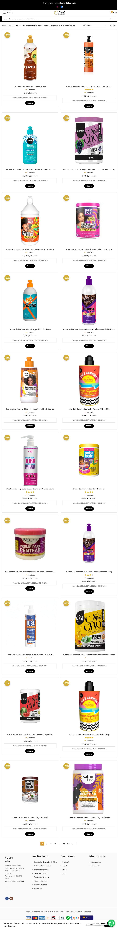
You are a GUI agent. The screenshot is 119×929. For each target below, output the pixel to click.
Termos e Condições (41, 873)
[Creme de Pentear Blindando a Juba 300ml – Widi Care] (30, 626)
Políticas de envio (40, 885)
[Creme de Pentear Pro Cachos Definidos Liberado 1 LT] (89, 57)
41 (72, 843)
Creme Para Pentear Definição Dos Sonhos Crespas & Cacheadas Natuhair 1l (89, 250)
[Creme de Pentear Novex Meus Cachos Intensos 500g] (89, 543)
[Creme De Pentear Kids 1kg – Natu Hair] (89, 460)
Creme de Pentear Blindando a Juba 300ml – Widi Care (30, 655)
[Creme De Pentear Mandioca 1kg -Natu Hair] (30, 788)
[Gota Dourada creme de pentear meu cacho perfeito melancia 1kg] (30, 705)
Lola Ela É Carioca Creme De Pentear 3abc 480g (89, 734)
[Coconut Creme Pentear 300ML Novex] (30, 57)
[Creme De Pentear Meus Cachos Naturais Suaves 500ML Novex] (89, 300)
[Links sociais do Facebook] (7, 898)
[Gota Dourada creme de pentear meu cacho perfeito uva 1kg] (89, 140)
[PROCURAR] (114, 18)
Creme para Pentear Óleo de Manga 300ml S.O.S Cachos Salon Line (30, 410)
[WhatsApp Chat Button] (111, 923)
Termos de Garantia (41, 877)
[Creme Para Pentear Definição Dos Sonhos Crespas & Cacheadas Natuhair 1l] (89, 220)
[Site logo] (59, 13)
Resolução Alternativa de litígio (45, 862)
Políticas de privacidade (42, 866)
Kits (64, 873)
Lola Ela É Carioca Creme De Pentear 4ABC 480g (89, 409)
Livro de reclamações (41, 870)
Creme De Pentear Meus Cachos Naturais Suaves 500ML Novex (89, 329)
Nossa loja (38, 888)
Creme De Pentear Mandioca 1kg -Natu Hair (30, 817)
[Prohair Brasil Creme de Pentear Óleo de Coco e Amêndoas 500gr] (30, 543)
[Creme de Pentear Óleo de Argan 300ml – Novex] (30, 300)
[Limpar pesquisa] (110, 18)
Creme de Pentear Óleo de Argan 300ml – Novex (30, 329)
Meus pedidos (96, 862)
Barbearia (66, 862)
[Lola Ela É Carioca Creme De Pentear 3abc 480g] (89, 705)
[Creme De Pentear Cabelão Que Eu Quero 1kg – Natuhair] (30, 220)
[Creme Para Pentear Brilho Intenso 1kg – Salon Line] (89, 788)
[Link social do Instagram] (11, 898)
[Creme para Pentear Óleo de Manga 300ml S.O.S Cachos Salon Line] (30, 380)
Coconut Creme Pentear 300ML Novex (30, 86)
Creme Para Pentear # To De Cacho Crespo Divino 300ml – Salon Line (30, 170)
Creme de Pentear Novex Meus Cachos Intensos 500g (89, 572)
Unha (64, 870)
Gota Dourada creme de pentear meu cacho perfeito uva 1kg (89, 169)
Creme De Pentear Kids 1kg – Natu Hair (89, 489)
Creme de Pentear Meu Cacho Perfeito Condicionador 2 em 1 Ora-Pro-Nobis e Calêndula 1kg (89, 656)
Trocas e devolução (41, 881)
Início (4, 26)
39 (64, 843)
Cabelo (65, 866)
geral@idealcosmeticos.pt (14, 881)
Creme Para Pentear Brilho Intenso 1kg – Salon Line (89, 817)
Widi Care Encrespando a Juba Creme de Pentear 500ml (30, 489)
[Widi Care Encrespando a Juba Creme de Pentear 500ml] (30, 460)
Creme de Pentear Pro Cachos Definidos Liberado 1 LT (89, 86)
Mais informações (93, 924)
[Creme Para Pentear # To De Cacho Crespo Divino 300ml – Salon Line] (30, 140)
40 (68, 843)
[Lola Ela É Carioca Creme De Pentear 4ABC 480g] (89, 380)
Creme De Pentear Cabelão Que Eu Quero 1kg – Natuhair (30, 249)
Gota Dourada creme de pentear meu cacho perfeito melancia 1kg (30, 735)
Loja (9, 26)
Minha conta (95, 866)
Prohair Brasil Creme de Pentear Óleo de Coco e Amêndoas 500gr (30, 573)
